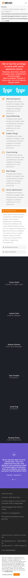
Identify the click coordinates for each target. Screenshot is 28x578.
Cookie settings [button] (7, 574)
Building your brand (10, 211)
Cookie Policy (8, 571)
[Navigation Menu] (26, 3)
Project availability (10, 252)
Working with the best (11, 247)
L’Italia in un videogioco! (11, 513)
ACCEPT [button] (16, 574)
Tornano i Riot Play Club (11, 497)
